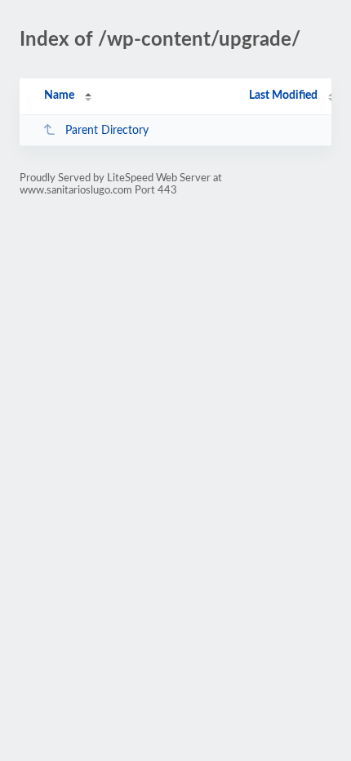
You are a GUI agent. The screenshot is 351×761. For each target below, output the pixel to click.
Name (59, 95)
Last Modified (283, 95)
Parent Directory (107, 130)
